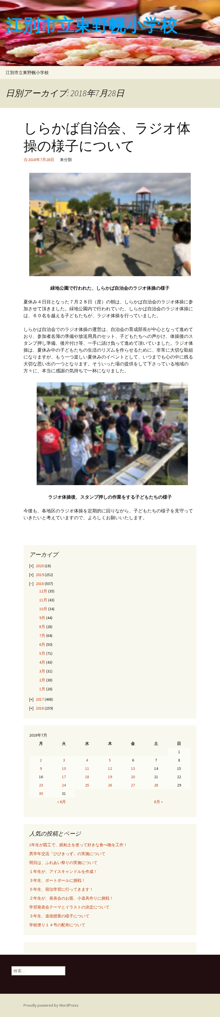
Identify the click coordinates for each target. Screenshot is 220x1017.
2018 (40, 583)
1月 (42, 688)
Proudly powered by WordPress (50, 1005)
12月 (43, 591)
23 (41, 785)
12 (110, 768)
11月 (43, 600)
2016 (40, 708)
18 (87, 776)
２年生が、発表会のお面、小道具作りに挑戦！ (71, 898)
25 (87, 785)
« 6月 (61, 801)
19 (110, 776)
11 (87, 768)
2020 (40, 565)
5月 (42, 653)
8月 (42, 626)
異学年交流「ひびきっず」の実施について (67, 853)
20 (133, 776)
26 (110, 785)
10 (64, 768)
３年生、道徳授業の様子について (59, 916)
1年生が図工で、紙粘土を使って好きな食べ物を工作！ (78, 844)
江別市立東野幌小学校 (27, 72)
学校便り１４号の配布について (57, 924)
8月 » (158, 801)
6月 (42, 644)
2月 (42, 680)
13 (133, 768)
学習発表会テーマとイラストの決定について (69, 907)
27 (133, 785)
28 (156, 785)
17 (64, 776)
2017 (40, 699)
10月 (43, 608)
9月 (42, 617)
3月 (42, 671)
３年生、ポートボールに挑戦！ (57, 880)
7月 (42, 635)
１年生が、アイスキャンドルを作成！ (63, 871)
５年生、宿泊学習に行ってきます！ (61, 889)
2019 (40, 574)
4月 (42, 662)
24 (64, 785)
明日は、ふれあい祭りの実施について (63, 862)
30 (41, 793)
